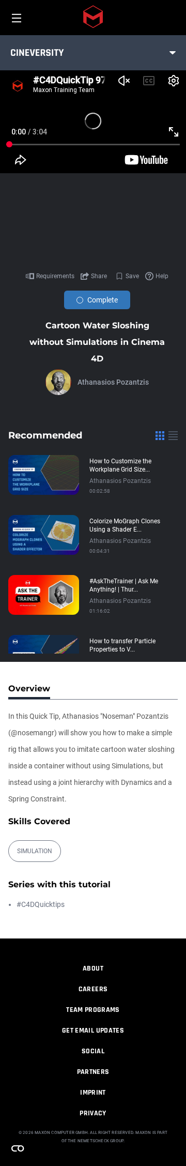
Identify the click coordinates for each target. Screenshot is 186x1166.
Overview (29, 688)
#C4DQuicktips (41, 904)
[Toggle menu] (172, 53)
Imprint (92, 1092)
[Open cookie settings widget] (17, 1148)
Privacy (93, 1113)
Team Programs (93, 1009)
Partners (93, 1072)
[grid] (160, 435)
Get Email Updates (93, 1030)
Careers (93, 989)
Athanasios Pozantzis (113, 382)
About (93, 968)
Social (93, 1051)
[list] (173, 435)
